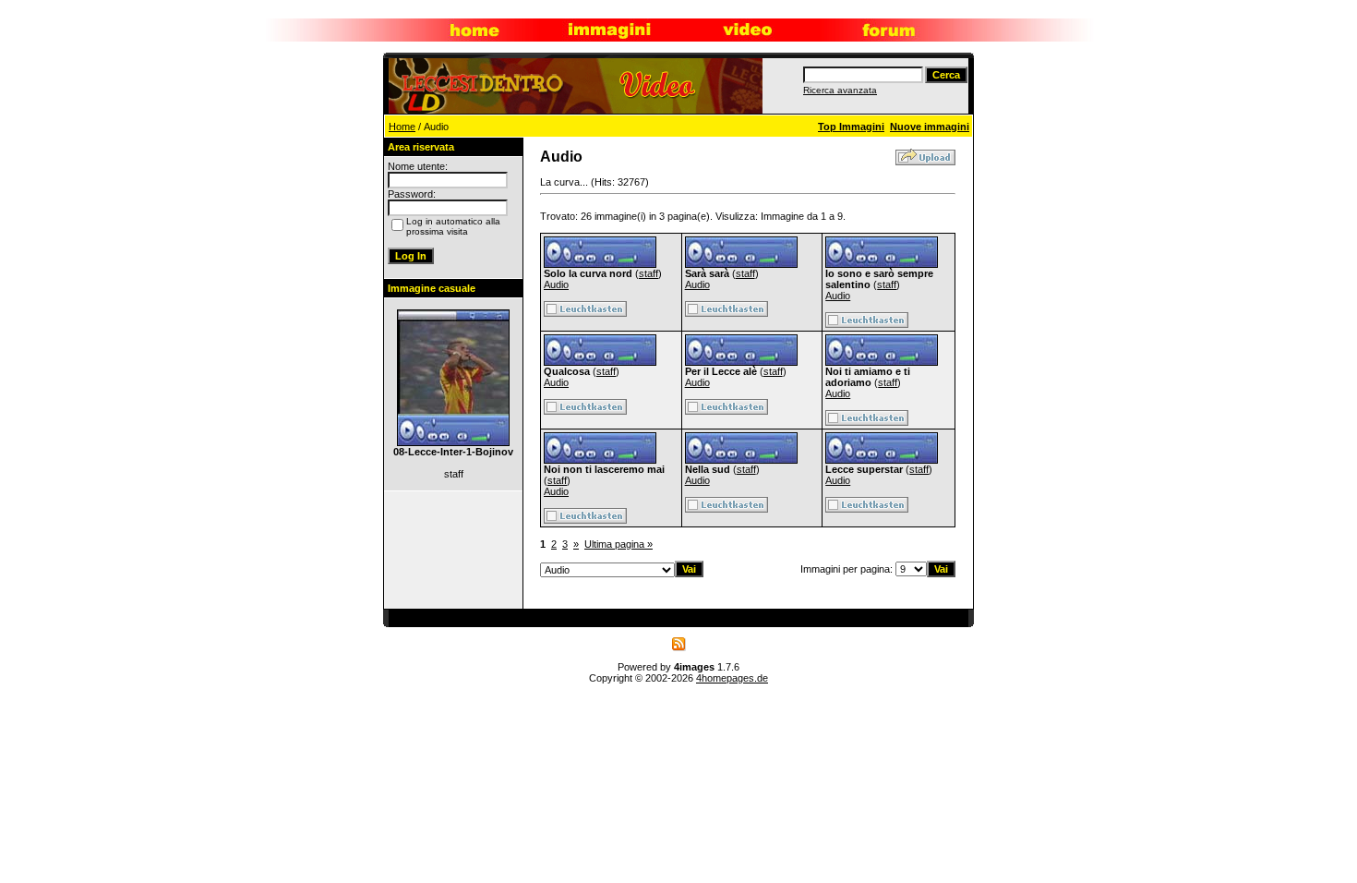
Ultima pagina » (618, 544)
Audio (556, 284)
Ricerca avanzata (840, 90)
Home (402, 126)
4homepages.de (732, 677)
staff (648, 273)
